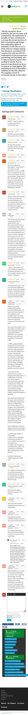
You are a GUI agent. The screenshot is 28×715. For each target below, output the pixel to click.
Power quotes (9, 647)
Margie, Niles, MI (12, 157)
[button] (8, 594)
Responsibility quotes (11, 650)
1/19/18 (18, 265)
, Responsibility (10, 105)
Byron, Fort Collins (12, 142)
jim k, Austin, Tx (12, 162)
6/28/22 (22, 543)
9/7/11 (18, 119)
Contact (3, 697)
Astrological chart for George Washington (16, 675)
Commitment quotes (10, 639)
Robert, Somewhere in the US (15, 486)
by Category (12, 703)
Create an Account (18, 1)
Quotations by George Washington (14, 663)
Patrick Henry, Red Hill (13, 466)
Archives (4, 707)
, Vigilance (16, 105)
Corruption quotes (10, 644)
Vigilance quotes (9, 653)
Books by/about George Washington (14, 666)
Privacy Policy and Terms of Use (6, 713)
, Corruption (21, 103)
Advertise (4, 694)
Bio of (12, 661)
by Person (21, 703)
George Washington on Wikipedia (14, 672)
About (3, 690)
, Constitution (14, 103)
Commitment (7, 103)
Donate (25, 1)
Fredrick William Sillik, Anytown (11, 513)
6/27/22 (16, 514)
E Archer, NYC (11, 194)
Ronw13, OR (11, 265)
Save (9, 620)
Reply (23, 116)
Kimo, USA (10, 131)
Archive (3, 692)
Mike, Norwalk (11, 119)
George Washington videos (12, 669)
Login (11, 1)
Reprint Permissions (7, 695)
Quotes (3, 703)
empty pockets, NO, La (13, 281)
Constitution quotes (10, 641)
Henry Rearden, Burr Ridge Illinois (11, 302)
